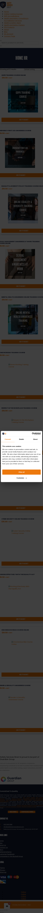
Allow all (21, 472)
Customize (20, 478)
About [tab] (35, 439)
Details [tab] (21, 439)
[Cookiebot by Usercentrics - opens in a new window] (32, 433)
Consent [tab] (8, 439)
